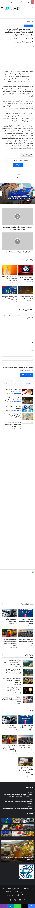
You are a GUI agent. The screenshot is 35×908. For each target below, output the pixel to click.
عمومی (14, 895)
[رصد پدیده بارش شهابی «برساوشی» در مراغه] (25, 290)
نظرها (5, 383)
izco (7, 892)
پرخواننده (28, 383)
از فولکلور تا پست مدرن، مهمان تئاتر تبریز (26, 278)
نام (32, 342)
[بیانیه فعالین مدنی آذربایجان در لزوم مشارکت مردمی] (27, 392)
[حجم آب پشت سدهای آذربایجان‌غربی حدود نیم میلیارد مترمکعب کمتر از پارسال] (28, 663)
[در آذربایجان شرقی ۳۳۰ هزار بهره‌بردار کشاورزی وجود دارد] (28, 672)
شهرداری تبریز (26, 155)
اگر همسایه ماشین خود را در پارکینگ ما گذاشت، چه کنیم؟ (13, 399)
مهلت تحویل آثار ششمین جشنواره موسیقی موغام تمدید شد (9, 298)
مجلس (9, 895)
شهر (26, 26)
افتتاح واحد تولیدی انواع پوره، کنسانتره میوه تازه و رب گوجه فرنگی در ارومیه (12, 424)
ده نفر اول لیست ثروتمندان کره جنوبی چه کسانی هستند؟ (12, 415)
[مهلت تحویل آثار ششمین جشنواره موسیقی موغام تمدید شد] (9, 290)
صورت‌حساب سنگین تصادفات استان (20, 2)
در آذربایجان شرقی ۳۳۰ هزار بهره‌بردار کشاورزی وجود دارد (13, 671)
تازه (16, 383)
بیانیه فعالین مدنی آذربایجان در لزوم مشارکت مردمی (12, 391)
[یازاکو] (12, 8)
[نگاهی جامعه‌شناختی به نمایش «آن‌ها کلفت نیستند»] (17, 833)
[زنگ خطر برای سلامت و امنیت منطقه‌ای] (27, 408)
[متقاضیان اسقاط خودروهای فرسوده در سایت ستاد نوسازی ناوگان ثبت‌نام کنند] (28, 680)
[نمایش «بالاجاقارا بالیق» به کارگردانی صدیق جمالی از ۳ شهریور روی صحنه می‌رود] (25, 761)
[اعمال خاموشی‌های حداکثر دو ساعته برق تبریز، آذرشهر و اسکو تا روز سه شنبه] (28, 690)
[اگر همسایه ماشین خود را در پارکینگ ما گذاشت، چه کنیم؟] (27, 400)
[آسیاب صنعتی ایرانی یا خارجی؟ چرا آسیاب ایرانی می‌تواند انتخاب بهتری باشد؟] (9, 633)
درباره (22, 895)
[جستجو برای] (33, 9)
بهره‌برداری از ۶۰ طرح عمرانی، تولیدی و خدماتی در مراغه (26, 621)
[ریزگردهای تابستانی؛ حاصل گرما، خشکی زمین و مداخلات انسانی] (9, 270)
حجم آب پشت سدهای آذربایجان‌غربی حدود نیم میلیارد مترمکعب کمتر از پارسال (12, 662)
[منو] (2, 9)
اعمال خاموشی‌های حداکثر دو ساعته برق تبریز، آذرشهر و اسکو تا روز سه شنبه (12, 690)
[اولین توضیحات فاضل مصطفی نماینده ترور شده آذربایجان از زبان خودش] (28, 699)
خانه (30, 21)
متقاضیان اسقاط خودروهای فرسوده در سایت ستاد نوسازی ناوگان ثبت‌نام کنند (11, 680)
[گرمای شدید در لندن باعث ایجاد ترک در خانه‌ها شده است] (25, 633)
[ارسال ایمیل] (26, 39)
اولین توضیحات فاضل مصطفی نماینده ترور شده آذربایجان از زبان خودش (11, 699)
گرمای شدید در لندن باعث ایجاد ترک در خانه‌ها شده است (26, 641)
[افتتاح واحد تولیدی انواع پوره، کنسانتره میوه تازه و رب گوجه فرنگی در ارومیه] (27, 495)
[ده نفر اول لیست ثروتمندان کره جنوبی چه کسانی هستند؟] (27, 416)
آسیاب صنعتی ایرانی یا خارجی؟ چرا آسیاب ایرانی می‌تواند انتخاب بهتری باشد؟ (10, 642)
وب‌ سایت (30, 359)
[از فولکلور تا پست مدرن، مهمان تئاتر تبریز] (25, 270)
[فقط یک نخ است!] (17, 820)
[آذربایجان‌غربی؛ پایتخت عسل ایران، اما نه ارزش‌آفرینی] (28, 833)
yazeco (30, 39)
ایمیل (31, 351)
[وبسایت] (17, 178)
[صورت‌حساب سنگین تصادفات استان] (9, 613)
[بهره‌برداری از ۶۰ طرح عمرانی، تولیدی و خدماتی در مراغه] (25, 613)
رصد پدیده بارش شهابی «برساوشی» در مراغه (26, 297)
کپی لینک (17, 165)
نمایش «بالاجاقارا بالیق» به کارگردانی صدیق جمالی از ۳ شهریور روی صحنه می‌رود (26, 771)
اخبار (27, 21)
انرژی (18, 895)
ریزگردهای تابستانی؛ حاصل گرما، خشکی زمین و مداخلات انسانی (9, 278)
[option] (17, 193)
